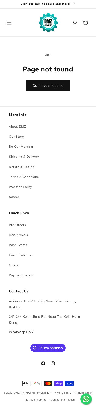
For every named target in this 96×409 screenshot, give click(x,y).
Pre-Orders (17, 225)
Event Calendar (21, 255)
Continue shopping (48, 85)
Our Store (16, 136)
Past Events (18, 245)
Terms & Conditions (24, 177)
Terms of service (36, 399)
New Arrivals (18, 235)
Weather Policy (20, 187)
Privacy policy (62, 392)
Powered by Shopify (37, 392)
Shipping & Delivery (24, 156)
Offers (14, 265)
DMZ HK (19, 392)
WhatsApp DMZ (21, 332)
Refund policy (84, 392)
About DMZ (17, 126)
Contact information (63, 399)
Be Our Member (21, 146)
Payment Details (21, 275)
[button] (9, 23)
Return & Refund (22, 167)
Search (14, 197)
